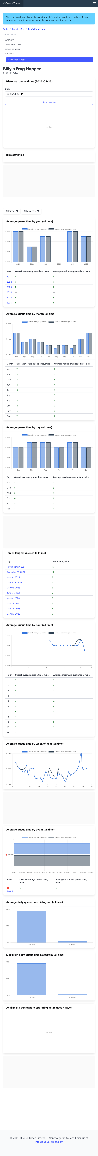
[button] (94, 3)
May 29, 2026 (13, 603)
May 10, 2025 (13, 577)
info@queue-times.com (49, 1141)
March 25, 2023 (14, 582)
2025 (9, 297)
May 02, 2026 (13, 587)
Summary (9, 39)
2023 (9, 287)
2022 (9, 282)
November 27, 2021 (16, 567)
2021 (9, 276)
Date (7, 89)
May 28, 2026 (13, 608)
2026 (9, 302)
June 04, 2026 (14, 593)
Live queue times (13, 44)
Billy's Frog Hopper (17, 59)
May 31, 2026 (13, 598)
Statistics (9, 53)
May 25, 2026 (13, 614)
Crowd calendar (12, 49)
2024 (9, 292)
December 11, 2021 (16, 572)
